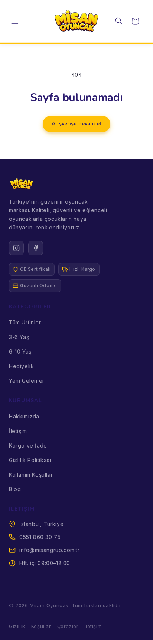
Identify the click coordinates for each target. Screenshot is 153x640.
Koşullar (41, 626)
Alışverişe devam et (76, 123)
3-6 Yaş (19, 337)
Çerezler (68, 626)
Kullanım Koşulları (31, 474)
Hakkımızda (24, 416)
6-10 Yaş (20, 351)
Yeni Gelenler (27, 380)
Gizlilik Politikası (30, 460)
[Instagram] (16, 248)
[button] (15, 21)
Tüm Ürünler (25, 322)
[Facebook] (35, 248)
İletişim (18, 431)
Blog (15, 489)
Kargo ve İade (28, 445)
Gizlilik (17, 626)
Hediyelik (21, 366)
